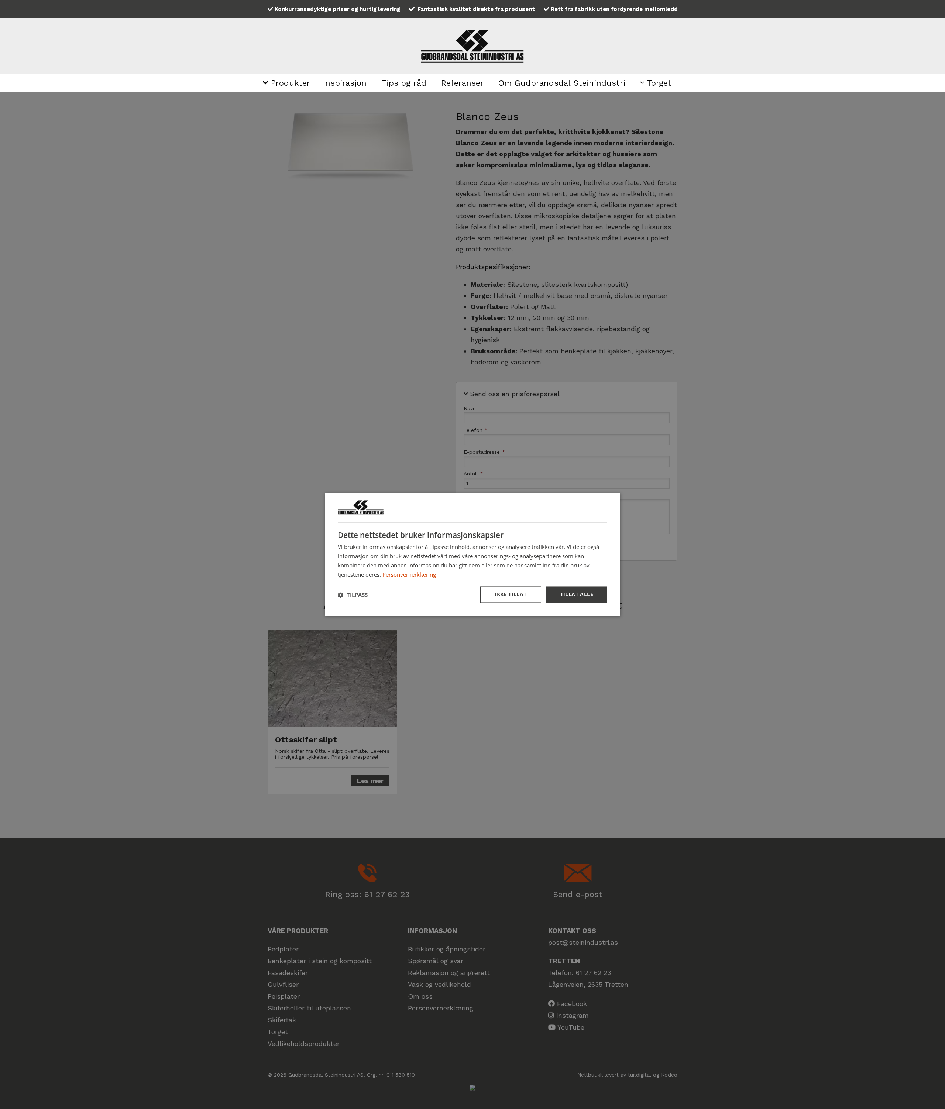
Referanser (462, 82)
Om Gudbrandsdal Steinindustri (561, 82)
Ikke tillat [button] (510, 594)
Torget (657, 82)
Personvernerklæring (409, 574)
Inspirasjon (345, 82)
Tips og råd (403, 82)
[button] (353, 595)
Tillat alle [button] (576, 594)
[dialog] (472, 554)
